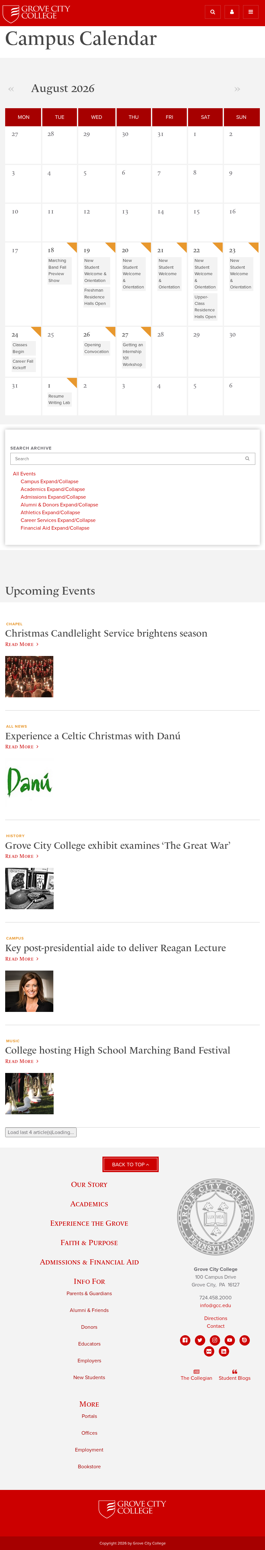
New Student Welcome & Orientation (95, 270)
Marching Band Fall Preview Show (57, 270)
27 (125, 334)
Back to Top (129, 1164)
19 (86, 250)
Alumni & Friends (89, 1310)
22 (196, 250)
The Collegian (196, 1378)
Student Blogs (234, 1378)
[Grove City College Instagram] (215, 1340)
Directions (215, 1318)
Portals (89, 1416)
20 (125, 250)
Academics (89, 1203)
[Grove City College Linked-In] (224, 1351)
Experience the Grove (89, 1223)
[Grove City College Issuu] (244, 1340)
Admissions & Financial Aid (89, 1261)
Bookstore (89, 1466)
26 (86, 334)
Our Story (89, 1184)
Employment (89, 1450)
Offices (89, 1433)
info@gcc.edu (215, 1305)
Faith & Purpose (89, 1242)
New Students (89, 1377)
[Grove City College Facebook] (185, 1340)
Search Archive (31, 448)
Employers (89, 1361)
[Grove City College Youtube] (230, 1340)
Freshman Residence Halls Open (95, 297)
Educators (89, 1344)
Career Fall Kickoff (23, 364)
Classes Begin (20, 348)
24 (15, 334)
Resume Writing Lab (59, 399)
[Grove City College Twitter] (200, 1340)
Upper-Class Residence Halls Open (205, 307)
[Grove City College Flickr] (209, 1351)
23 (232, 250)
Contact (216, 1326)
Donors (89, 1327)
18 (51, 250)
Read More (19, 644)
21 (160, 250)
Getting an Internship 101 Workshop (133, 354)
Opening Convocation (96, 348)
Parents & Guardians (89, 1293)
